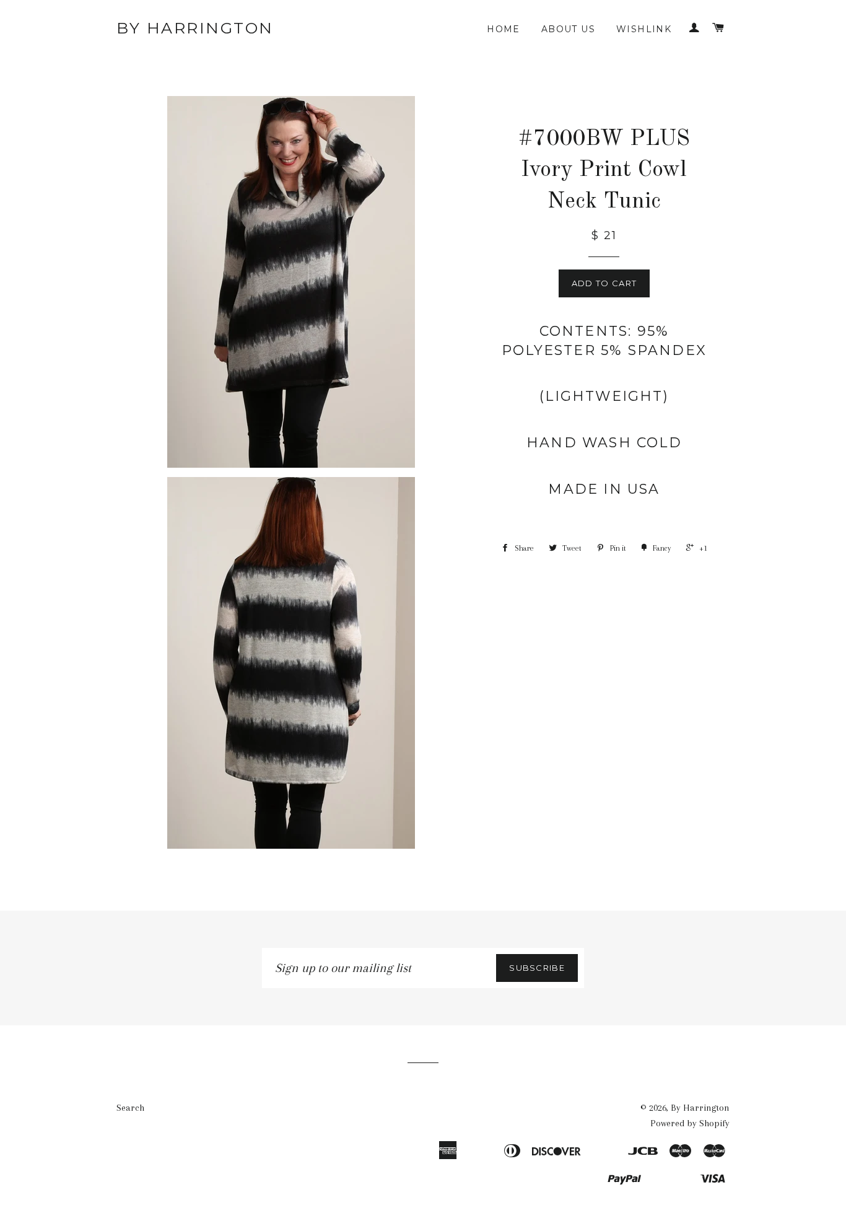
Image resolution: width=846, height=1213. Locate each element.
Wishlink (643, 29)
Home (503, 29)
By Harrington (195, 28)
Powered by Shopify (690, 1123)
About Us (568, 29)
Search (130, 1107)
